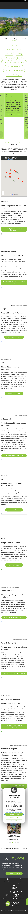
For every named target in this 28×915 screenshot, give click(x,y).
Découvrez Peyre (13, 565)
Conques (9, 54)
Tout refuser (14, 820)
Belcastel (14, 45)
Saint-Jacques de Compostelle (16, 604)
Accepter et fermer (14, 814)
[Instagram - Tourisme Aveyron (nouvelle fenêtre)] (14, 892)
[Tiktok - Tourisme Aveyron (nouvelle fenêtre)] (21, 892)
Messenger (20, 894)
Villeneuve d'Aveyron (14, 75)
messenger (16, 848)
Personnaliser (14, 817)
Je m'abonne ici (13, 873)
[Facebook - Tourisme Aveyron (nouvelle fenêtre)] (7, 892)
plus (2, 851)
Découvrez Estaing (13, 394)
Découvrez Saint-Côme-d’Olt (13, 618)
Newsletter (27, 901)
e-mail (9, 848)
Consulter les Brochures (14, 888)
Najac (23, 58)
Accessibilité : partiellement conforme (18, 910)
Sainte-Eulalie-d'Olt (14, 66)
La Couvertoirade (9, 58)
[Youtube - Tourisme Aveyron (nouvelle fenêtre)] (10, 892)
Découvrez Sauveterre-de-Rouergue (14, 726)
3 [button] (15, 35)
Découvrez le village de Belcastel (14, 229)
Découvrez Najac (13, 510)
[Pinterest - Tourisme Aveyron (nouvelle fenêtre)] (18, 892)
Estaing (19, 54)
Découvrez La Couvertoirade (13, 456)
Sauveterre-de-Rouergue (14, 71)
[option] (14, 22)
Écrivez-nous (10, 894)
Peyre (6, 62)
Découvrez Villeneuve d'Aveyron (14, 785)
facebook (24, 848)
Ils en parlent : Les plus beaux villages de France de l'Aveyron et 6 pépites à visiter (13, 837)
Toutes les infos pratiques (20, 882)
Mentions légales (8, 910)
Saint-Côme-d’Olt (18, 62)
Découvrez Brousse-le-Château (14, 282)
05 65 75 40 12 (16, 896)
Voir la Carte (8, 882)
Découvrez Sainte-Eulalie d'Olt (13, 674)
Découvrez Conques (13, 337)
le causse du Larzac (6, 432)
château (19, 215)
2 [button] (12, 35)
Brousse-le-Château (14, 49)
